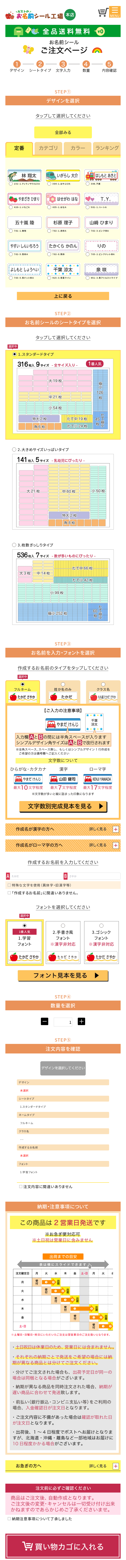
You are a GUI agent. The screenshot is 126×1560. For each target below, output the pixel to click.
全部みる (63, 132)
